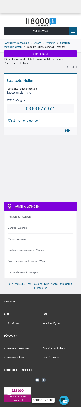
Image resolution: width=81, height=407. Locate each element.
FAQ (45, 314)
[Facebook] (44, 380)
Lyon (29, 284)
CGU (6, 314)
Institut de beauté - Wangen (23, 272)
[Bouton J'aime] (68, 131)
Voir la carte (40, 53)
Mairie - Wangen (17, 239)
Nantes (54, 284)
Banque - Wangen (17, 228)
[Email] (37, 380)
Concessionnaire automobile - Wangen (28, 261)
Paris (10, 284)
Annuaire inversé (51, 357)
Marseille (20, 284)
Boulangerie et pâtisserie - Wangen (26, 250)
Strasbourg (66, 284)
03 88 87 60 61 (40, 108)
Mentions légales (51, 323)
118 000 (18, 391)
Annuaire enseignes (14, 357)
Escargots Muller (20, 81)
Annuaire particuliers (54, 348)
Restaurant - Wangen (19, 216)
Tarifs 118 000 (11, 323)
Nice (46, 284)
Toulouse (37, 284)
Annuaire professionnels (16, 348)
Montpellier (40, 288)
